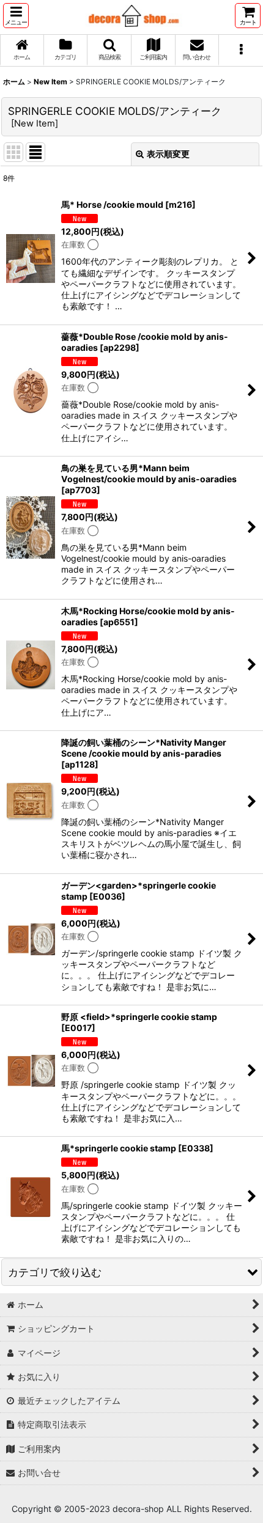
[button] (16, 15)
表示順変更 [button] (168, 154)
